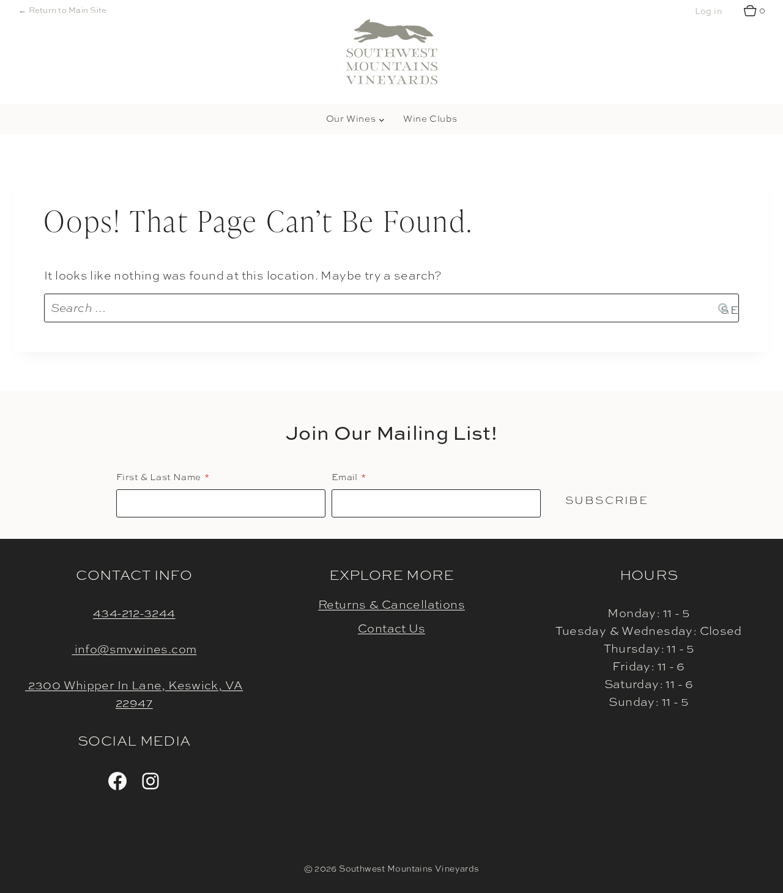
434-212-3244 (134, 613)
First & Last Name (158, 477)
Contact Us (391, 628)
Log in (708, 11)
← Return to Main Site (62, 10)
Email (345, 477)
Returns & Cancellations (391, 604)
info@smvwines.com (134, 649)
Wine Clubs (430, 119)
